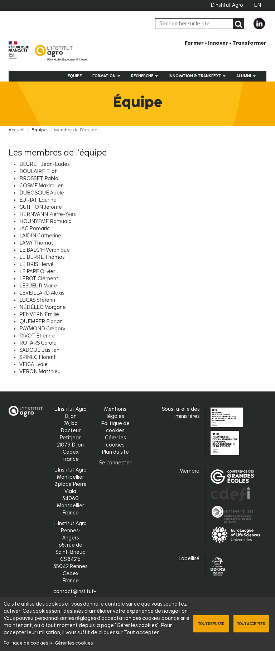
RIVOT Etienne (37, 336)
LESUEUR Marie (38, 286)
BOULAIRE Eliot (38, 171)
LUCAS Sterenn (37, 300)
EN (257, 5)
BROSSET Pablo (38, 179)
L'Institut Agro (227, 5)
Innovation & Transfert (195, 76)
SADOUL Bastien (39, 350)
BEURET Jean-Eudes (44, 164)
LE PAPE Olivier (37, 271)
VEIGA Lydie (33, 364)
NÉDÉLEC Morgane (42, 307)
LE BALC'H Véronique (44, 250)
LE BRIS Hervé (36, 264)
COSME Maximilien (41, 186)
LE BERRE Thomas (41, 257)
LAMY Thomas (36, 243)
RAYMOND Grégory (42, 329)
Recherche (142, 76)
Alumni (244, 76)
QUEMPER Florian (41, 322)
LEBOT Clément (38, 279)
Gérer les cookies (74, 643)
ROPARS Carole (38, 343)
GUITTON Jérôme (40, 207)
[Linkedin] (259, 23)
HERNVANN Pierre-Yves (47, 214)
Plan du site (115, 452)
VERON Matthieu (40, 372)
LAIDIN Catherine (40, 236)
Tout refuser (211, 623)
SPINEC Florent (37, 357)
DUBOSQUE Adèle (41, 193)
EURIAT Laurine (38, 200)
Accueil (16, 129)
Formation (104, 76)
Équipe (75, 76)
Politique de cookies (26, 643)
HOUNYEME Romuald (45, 221)
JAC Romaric (34, 229)
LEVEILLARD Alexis (41, 293)
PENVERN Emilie (39, 314)
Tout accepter (251, 623)
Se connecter (115, 463)
